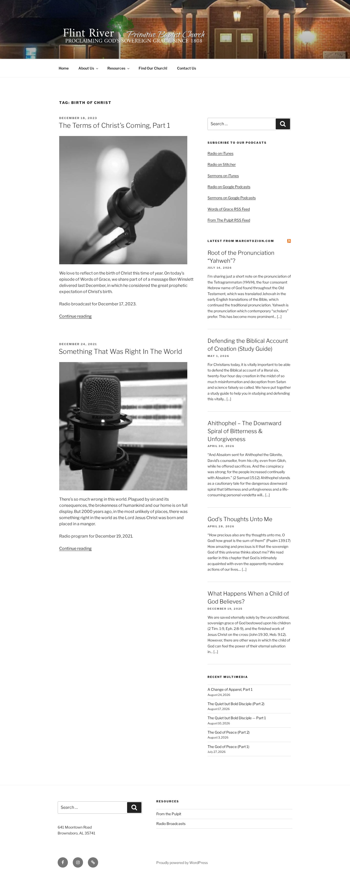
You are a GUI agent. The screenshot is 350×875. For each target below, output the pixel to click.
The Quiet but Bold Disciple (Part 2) (236, 704)
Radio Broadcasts (171, 823)
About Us (86, 68)
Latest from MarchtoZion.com (241, 241)
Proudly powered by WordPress (182, 862)
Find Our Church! (153, 68)
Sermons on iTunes (223, 175)
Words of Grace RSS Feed (229, 209)
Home (64, 68)
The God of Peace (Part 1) (228, 746)
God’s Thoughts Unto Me (240, 519)
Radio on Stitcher (222, 164)
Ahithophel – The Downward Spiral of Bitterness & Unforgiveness (244, 431)
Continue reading (75, 316)
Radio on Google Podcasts (229, 186)
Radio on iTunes (220, 153)
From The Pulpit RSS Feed (229, 220)
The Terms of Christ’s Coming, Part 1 (114, 125)
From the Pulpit (168, 814)
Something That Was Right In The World (120, 351)
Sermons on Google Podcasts (232, 198)
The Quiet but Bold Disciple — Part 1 (237, 718)
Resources (116, 68)
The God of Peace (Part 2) (229, 732)
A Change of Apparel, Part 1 (230, 689)
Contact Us (186, 68)
